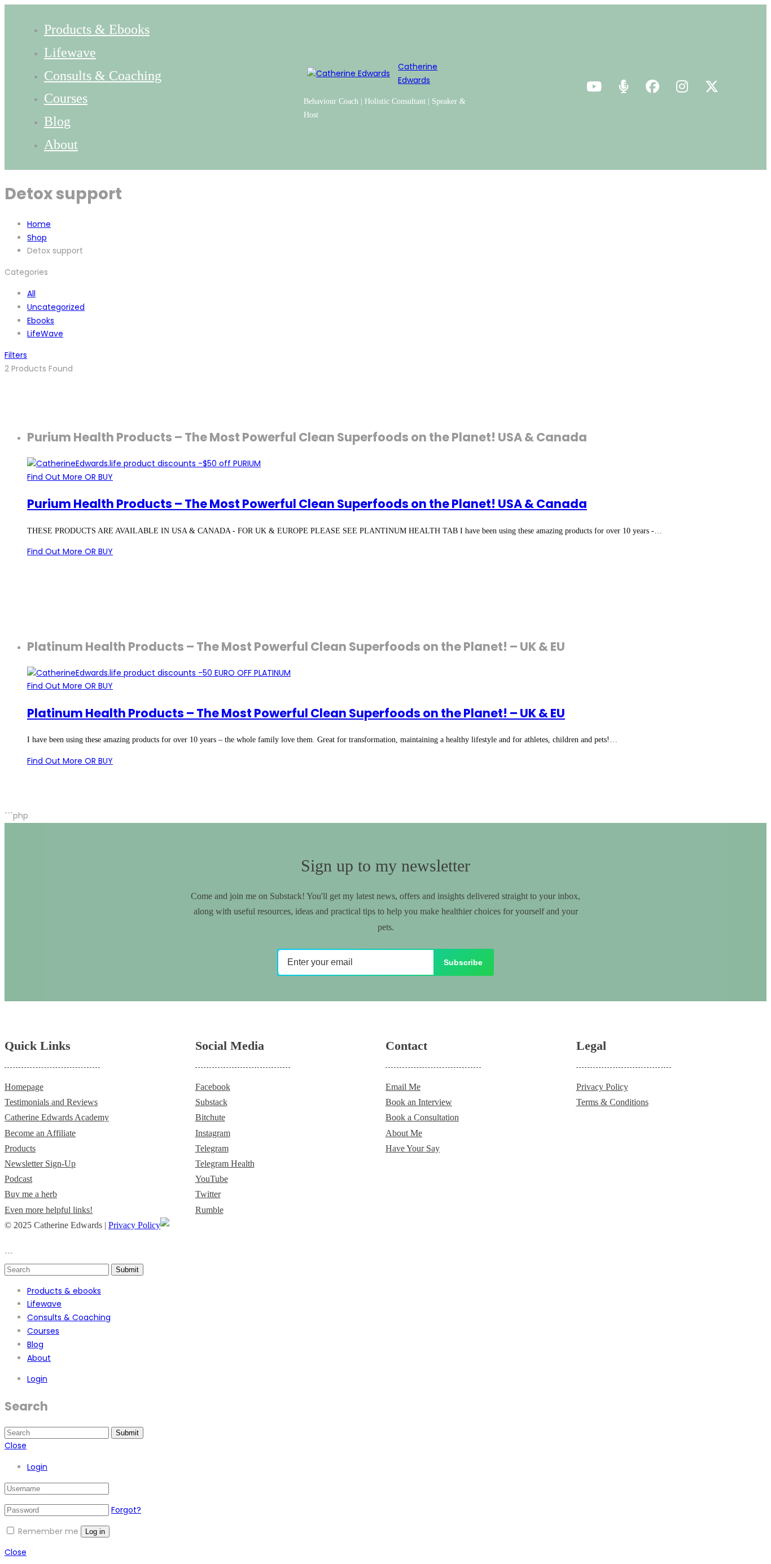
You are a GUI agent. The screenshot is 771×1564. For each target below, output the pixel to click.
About (61, 144)
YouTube (211, 1179)
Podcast (18, 1179)
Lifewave (70, 52)
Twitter (208, 1194)
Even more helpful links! (49, 1210)
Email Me (403, 1087)
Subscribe (463, 962)
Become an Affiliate (40, 1133)
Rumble (209, 1210)
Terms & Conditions (612, 1102)
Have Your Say (413, 1148)
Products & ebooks (97, 29)
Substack (211, 1102)
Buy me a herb (31, 1194)
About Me (404, 1133)
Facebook (212, 1087)
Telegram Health (225, 1163)
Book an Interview (419, 1102)
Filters (16, 355)
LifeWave (45, 333)
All (31, 293)
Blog (57, 121)
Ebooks (40, 320)
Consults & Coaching (102, 75)
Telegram (212, 1148)
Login (37, 1379)
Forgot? (126, 1509)
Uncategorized (56, 307)
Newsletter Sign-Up (40, 1163)
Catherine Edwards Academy (57, 1117)
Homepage (24, 1087)
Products (20, 1148)
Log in (95, 1531)
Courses (65, 98)
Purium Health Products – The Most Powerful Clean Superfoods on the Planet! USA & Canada (307, 504)
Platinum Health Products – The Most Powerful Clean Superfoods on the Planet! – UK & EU (296, 713)
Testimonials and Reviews (51, 1102)
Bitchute (210, 1117)
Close (16, 1445)
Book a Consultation (422, 1117)
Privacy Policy (602, 1087)
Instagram (212, 1133)
